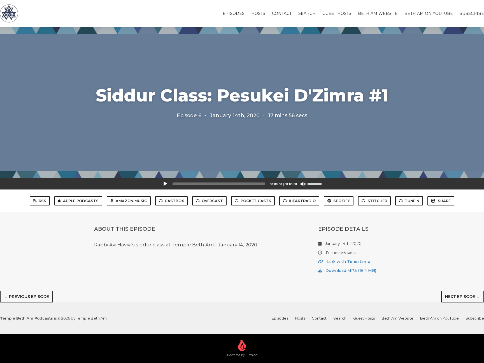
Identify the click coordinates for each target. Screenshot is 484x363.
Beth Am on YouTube (428, 13)
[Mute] (303, 184)
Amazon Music (131, 200)
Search (307, 13)
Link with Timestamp (347, 261)
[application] (242, 183)
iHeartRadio (302, 200)
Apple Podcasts (81, 200)
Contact (282, 13)
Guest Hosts (336, 13)
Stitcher (377, 200)
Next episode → (462, 296)
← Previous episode (26, 296)
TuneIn (412, 200)
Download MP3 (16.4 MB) (350, 270)
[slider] (315, 183)
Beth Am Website (378, 13)
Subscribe (472, 13)
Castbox (174, 200)
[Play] (165, 184)
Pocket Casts (256, 200)
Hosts (258, 13)
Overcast (212, 200)
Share (444, 200)
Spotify (341, 200)
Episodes (234, 13)
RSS (42, 200)
